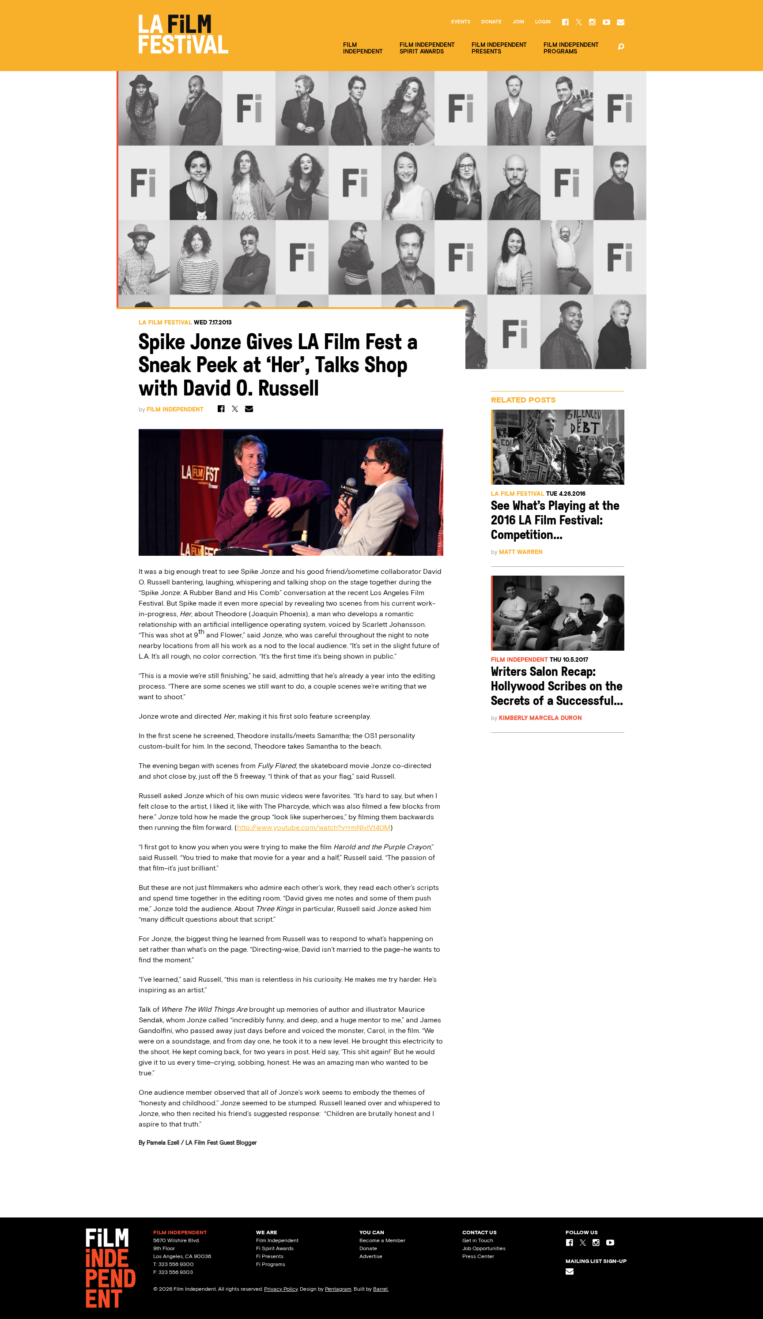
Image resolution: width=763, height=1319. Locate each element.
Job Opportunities (484, 1248)
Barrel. (381, 1289)
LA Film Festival (165, 322)
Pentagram (338, 1289)
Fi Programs (270, 1264)
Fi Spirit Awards (275, 1248)
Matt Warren (521, 552)
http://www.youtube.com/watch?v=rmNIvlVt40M (313, 827)
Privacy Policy (281, 1289)
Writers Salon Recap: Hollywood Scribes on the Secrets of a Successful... (557, 687)
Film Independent (175, 409)
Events (460, 22)
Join (518, 22)
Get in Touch (477, 1240)
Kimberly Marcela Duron (540, 718)
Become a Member (382, 1240)
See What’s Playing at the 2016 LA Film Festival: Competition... (555, 521)
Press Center (478, 1256)
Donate (491, 22)
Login (543, 22)
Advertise (370, 1256)
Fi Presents (269, 1256)
